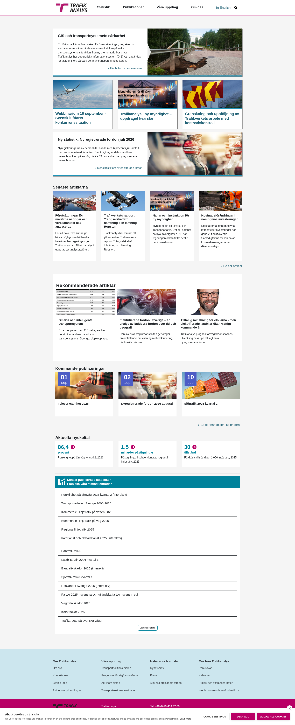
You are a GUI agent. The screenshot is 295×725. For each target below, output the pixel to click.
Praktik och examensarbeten (216, 682)
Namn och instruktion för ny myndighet (171, 217)
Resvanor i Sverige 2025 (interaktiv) (85, 586)
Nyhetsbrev (157, 668)
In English (223, 7)
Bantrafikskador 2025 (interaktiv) (83, 568)
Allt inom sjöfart (110, 682)
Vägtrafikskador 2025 (75, 603)
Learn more (185, 718)
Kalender (204, 675)
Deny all (243, 716)
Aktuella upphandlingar (67, 690)
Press (153, 675)
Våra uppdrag (167, 7)
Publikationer (133, 7)
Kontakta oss (60, 675)
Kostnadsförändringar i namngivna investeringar (219, 217)
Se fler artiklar (232, 266)
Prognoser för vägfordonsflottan (120, 675)
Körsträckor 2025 (73, 612)
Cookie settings (214, 716)
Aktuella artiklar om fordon (166, 682)
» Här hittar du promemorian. (125, 68)
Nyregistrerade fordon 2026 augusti (147, 403)
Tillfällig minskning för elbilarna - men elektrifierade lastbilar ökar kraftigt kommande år (208, 323)
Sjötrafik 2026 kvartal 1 (77, 577)
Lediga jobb (60, 682)
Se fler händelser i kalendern (220, 425)
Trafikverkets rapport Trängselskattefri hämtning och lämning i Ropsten (121, 221)
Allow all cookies (273, 716)
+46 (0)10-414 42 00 (167, 706)
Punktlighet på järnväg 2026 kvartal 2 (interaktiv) (94, 494)
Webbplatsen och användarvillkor (219, 690)
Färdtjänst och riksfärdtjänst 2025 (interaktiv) (91, 538)
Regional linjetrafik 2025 (77, 529)
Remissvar (205, 668)
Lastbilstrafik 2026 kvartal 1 (80, 559)
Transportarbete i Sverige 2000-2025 (86, 503)
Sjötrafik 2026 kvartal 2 (200, 403)
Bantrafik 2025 (71, 551)
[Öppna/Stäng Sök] (236, 7)
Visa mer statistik (147, 628)
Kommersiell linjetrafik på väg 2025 (85, 520)
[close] (289, 708)
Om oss (197, 7)
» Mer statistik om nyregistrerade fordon (118, 167)
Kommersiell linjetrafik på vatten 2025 (86, 512)
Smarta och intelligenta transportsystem (76, 322)
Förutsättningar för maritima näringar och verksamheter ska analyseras (71, 221)
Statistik (103, 7)
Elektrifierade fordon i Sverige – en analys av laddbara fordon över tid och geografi (148, 323)
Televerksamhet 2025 (73, 403)
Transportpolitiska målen (116, 668)
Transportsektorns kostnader (118, 690)
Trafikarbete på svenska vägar (81, 620)
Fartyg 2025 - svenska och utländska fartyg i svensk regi (99, 594)
